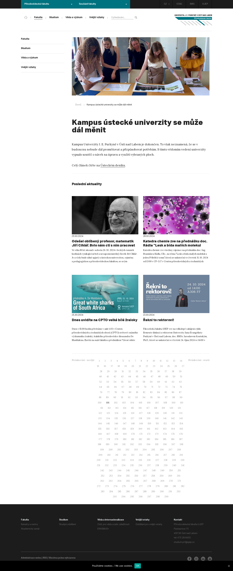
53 (108, 381)
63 (180, 381)
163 (164, 428)
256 (136, 475)
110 (181, 402)
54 (115, 381)
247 (145, 470)
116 (140, 408)
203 (136, 449)
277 (141, 486)
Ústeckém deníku (112, 165)
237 (149, 465)
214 (140, 454)
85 (166, 392)
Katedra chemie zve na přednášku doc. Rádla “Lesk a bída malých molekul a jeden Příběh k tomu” (175, 245)
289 (153, 491)
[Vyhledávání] (136, 17)
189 (107, 444)
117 (148, 408)
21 (140, 366)
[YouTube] (210, 559)
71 (152, 387)
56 (129, 381)
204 (145, 449)
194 (148, 444)
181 (132, 439)
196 (165, 444)
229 (174, 460)
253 (111, 475)
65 (108, 387)
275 (124, 486)
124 (116, 413)
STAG (179, 4)
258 (153, 475)
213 (132, 454)
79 (122, 392)
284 (111, 491)
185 (164, 439)
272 (98, 486)
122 (100, 413)
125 (124, 413)
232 (106, 465)
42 (115, 376)
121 (179, 408)
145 (108, 423)
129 (157, 413)
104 (132, 402)
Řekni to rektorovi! (158, 320)
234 (123, 465)
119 (163, 408)
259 (161, 475)
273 (107, 486)
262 (102, 480)
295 (132, 496)
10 (154, 360)
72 (159, 387)
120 (171, 408)
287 (136, 491)
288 (145, 491)
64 (100, 387)
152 (165, 423)
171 (141, 433)
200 (111, 449)
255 (128, 475)
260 (170, 475)
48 (159, 376)
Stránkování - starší (198, 360)
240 (174, 465)
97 (166, 397)
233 (115, 465)
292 (178, 491)
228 (165, 460)
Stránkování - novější (83, 360)
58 (144, 381)
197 (173, 444)
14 (181, 360)
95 (151, 397)
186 (172, 439)
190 (116, 444)
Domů (78, 104)
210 (109, 454)
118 (155, 408)
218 (173, 454)
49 (166, 376)
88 (100, 397)
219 (181, 454)
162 (156, 428)
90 (114, 397)
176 (181, 433)
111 (101, 408)
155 (99, 428)
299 (166, 496)
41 (108, 376)
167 (108, 433)
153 (173, 423)
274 (115, 486)
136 (124, 418)
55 (122, 381)
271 (179, 480)
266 (137, 480)
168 (116, 433)
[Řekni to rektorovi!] (176, 294)
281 (174, 486)
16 (105, 366)
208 (179, 449)
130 (165, 413)
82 (144, 392)
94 (144, 397)
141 (164, 418)
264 (119, 480)
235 (132, 465)
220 (98, 460)
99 (181, 397)
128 (148, 413)
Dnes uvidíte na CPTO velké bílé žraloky (104, 320)
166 (100, 433)
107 (157, 402)
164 (173, 428)
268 (154, 480)
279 (157, 486)
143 (181, 418)
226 (149, 460)
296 (141, 496)
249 (162, 470)
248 (154, 470)
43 (122, 376)
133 (100, 418)
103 (124, 402)
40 (100, 376)
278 (149, 486)
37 (166, 371)
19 (126, 366)
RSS (45, 558)
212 (124, 454)
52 (100, 381)
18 (119, 366)
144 (100, 423)
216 (157, 454)
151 (157, 423)
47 (152, 376)
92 (129, 397)
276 (132, 486)
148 (133, 423)
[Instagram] (196, 559)
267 (145, 480)
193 (140, 444)
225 (140, 460)
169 (125, 433)
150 (149, 423)
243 (111, 470)
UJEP (205, 4)
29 (108, 371)
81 (137, 392)
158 (124, 428)
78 (115, 392)
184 (156, 439)
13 (174, 360)
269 (162, 480)
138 (140, 418)
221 (106, 460)
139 (148, 418)
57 (137, 381)
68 (130, 387)
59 (151, 381)
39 (180, 371)
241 (182, 465)
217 (165, 454)
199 (102, 449)
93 (136, 397)
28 (101, 371)
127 (140, 413)
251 (179, 470)
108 (165, 402)
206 (162, 449)
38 (173, 371)
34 (144, 371)
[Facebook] (189, 559)
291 (170, 491)
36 (158, 371)
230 (182, 460)
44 (129, 376)
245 (128, 470)
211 (116, 454)
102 (116, 402)
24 (161, 366)
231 (98, 465)
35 (151, 371)
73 (166, 387)
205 (153, 449)
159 (132, 428)
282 (182, 486)
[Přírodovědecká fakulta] (25, 17)
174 (165, 433)
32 (129, 371)
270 (171, 480)
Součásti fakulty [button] (87, 4)
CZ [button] (165, 4)
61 (166, 381)
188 (99, 444)
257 (145, 475)
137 (132, 418)
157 (116, 428)
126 (132, 413)
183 (148, 439)
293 (115, 496)
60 (158, 381)
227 (157, 460)
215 (148, 454)
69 (137, 387)
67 (123, 387)
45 (137, 376)
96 (158, 397)
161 (148, 428)
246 (137, 470)
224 (132, 460)
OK (137, 565)
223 (123, 460)
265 (128, 480)
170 (133, 433)
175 (173, 433)
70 (145, 387)
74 (173, 387)
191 (124, 444)
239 (166, 465)
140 (157, 418)
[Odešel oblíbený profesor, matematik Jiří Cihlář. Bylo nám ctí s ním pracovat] (105, 215)
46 (144, 376)
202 (127, 449)
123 (108, 413)
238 (157, 465)
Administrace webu (31, 558)
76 (101, 392)
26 (175, 366)
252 (102, 475)
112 (109, 408)
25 (168, 366)
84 (158, 392)
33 (137, 371)
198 (181, 444)
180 (124, 439)
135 (116, 418)
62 (173, 381)
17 (112, 366)
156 (108, 428)
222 (115, 460)
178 (108, 439)
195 (156, 444)
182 (140, 439)
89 (107, 397)
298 (158, 496)
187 (181, 439)
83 (151, 392)
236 (140, 465)
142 (173, 418)
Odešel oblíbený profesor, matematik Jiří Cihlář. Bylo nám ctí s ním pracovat (103, 243)
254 (119, 475)
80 (130, 392)
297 (149, 496)
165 (181, 428)
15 (98, 366)
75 (181, 387)
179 (116, 439)
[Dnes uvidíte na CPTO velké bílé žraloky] (105, 294)
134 (108, 418)
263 (111, 480)
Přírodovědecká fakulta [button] (36, 4)
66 (115, 387)
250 (171, 470)
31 (123, 371)
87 (180, 392)
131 (173, 413)
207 (170, 449)
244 (119, 470)
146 (116, 423)
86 (173, 392)
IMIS (192, 4)
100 (99, 402)
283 (102, 491)
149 (141, 423)
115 (132, 408)
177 (100, 439)
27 (183, 366)
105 (140, 402)
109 (173, 402)
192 (132, 444)
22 (147, 366)
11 (161, 360)
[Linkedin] (203, 559)
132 (181, 413)
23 (154, 366)
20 (133, 366)
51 (181, 376)
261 (178, 475)
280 (166, 486)
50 (174, 376)
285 (119, 491)
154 (181, 423)
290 (162, 491)
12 (167, 360)
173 (156, 433)
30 (115, 371)
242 (102, 470)
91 (122, 397)
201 (119, 449)
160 (140, 428)
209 (100, 454)
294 (123, 496)
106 (149, 402)
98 (173, 397)
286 (128, 491)
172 (148, 433)
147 (124, 423)
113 (116, 408)
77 (108, 392)
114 (124, 408)
